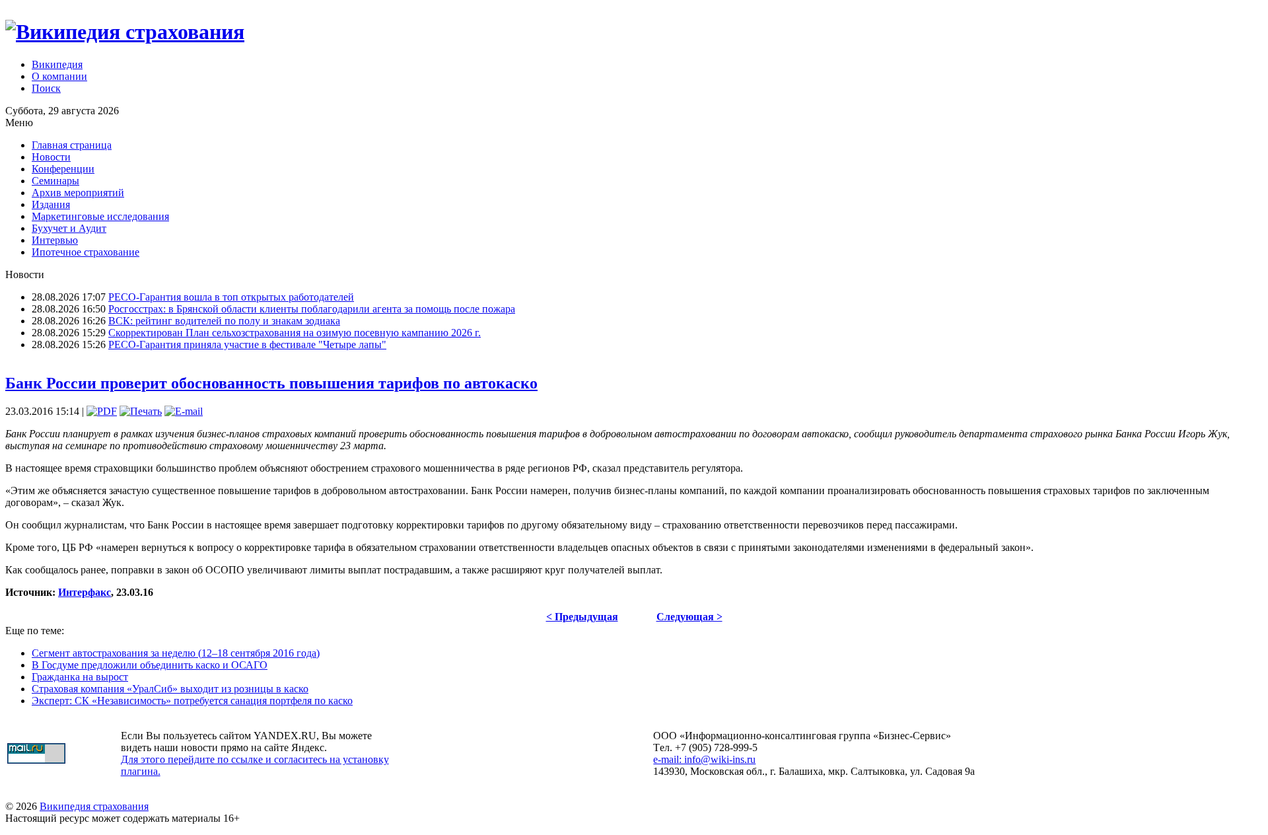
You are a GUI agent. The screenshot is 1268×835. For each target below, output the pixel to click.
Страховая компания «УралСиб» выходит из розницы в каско (170, 688)
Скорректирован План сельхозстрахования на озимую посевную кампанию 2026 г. (294, 332)
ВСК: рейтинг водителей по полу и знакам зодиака (224, 320)
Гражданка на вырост (80, 676)
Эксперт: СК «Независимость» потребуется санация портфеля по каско (192, 700)
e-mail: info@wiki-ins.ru (704, 759)
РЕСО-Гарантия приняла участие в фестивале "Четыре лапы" (247, 344)
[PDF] (102, 411)
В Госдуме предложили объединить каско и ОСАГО (149, 665)
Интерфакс (84, 592)
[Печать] (141, 411)
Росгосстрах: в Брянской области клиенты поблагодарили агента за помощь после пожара (311, 308)
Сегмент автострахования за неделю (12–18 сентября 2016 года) (176, 653)
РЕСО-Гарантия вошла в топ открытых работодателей (231, 297)
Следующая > (689, 616)
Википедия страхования (94, 806)
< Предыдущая (582, 616)
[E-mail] (183, 411)
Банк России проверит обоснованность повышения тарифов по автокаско (271, 383)
